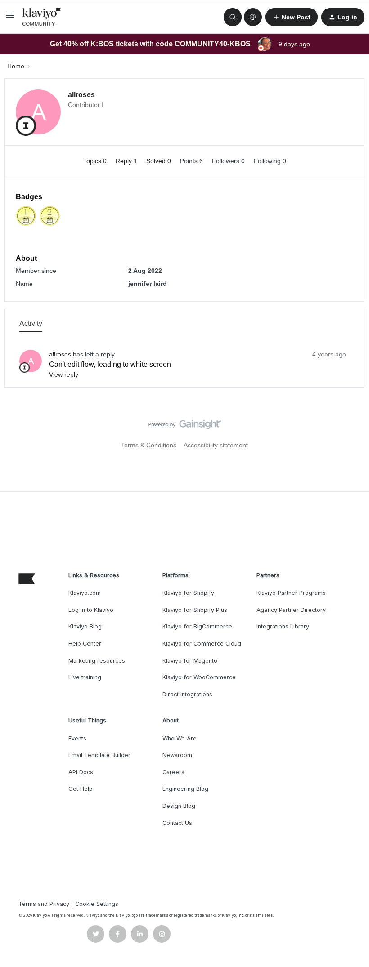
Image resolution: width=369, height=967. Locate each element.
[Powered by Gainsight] (184, 426)
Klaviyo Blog (85, 626)
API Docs (80, 772)
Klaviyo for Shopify (188, 592)
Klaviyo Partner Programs (291, 592)
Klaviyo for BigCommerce (197, 626)
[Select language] (253, 17)
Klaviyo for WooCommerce (199, 677)
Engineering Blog (185, 788)
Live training (84, 677)
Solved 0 (159, 161)
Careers (173, 772)
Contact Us (177, 823)
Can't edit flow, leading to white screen (110, 364)
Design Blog (178, 805)
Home (15, 66)
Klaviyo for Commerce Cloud (201, 643)
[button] (9, 18)
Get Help (80, 788)
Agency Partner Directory (291, 609)
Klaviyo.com (84, 592)
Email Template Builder (99, 755)
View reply (63, 374)
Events (77, 738)
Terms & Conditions (148, 445)
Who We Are (179, 738)
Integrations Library (282, 626)
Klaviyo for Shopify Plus (194, 609)
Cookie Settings (96, 903)
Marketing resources (96, 660)
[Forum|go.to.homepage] (41, 17)
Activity (30, 323)
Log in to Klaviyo (90, 609)
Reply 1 (127, 161)
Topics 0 (95, 161)
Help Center (84, 643)
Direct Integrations (187, 694)
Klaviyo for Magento (189, 660)
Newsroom (177, 755)
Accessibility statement (216, 445)
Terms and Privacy (43, 903)
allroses (81, 94)
